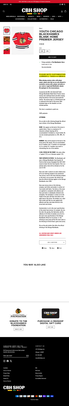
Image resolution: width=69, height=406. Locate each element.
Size (40, 48)
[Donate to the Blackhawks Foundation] (18, 313)
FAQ (11, 4)
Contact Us (5, 378)
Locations (5, 368)
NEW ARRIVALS (11, 16)
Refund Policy (6, 376)
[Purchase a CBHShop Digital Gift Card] (50, 313)
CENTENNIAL (21, 16)
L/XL (47, 51)
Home (40, 28)
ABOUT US (5, 4)
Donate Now (18, 329)
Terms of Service (7, 370)
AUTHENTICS (43, 19)
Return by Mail (38, 373)
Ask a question (52, 242)
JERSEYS (31, 16)
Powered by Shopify (34, 399)
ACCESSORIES (20, 19)
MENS (39, 16)
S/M (42, 51)
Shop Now (50, 327)
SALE (52, 19)
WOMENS (46, 16)
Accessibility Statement (40, 378)
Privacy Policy (6, 373)
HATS (60, 16)
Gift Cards (37, 370)
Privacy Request (39, 376)
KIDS (53, 16)
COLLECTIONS (32, 19)
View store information (46, 67)
